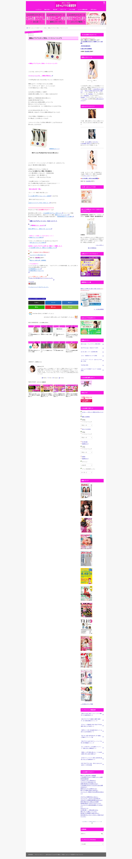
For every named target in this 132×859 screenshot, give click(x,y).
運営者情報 (30, 854)
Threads (44, 372)
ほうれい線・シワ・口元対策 (89, 351)
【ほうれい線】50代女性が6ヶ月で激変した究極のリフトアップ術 (91, 736)
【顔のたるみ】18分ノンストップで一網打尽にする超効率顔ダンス (91, 714)
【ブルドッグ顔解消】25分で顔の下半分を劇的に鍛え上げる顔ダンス (91, 725)
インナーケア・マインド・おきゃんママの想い (91, 360)
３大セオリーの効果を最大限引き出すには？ (92, 800)
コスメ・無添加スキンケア (89, 355)
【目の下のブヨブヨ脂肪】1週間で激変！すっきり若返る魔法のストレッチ (91, 719)
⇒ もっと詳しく (100, 245)
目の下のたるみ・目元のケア (89, 347)
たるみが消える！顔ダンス (49, 369)
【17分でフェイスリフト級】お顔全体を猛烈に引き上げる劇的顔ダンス (91, 758)
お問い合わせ (93, 9)
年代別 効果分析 (85, 778)
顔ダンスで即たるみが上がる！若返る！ (65, 369)
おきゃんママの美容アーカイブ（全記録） (37, 298)
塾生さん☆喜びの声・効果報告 (88, 775)
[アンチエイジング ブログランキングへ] (32, 285)
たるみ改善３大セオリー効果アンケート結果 (92, 777)
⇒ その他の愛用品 (99, 309)
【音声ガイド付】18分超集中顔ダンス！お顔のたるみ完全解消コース (91, 731)
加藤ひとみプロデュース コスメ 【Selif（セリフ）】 (43, 221)
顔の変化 (87, 51)
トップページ (38, 9)
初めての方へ (47, 9)
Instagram (72, 371)
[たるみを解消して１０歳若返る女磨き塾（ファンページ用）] (92, 823)
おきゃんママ (40, 366)
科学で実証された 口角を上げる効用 (89, 801)
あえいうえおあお (86, 429)
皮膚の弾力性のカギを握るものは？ (89, 783)
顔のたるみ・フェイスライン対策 (90, 344)
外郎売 (83, 456)
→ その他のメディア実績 (87, 704)
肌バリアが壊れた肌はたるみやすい (89, 790)
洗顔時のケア (85, 443)
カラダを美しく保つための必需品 (90, 178)
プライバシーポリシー (39, 854)
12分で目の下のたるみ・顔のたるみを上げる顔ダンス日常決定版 (91, 764)
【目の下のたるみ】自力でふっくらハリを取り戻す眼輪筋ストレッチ (91, 742)
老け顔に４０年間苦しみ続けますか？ (90, 813)
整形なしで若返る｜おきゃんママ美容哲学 (66, 854)
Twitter (50, 377)
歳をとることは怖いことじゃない (89, 811)
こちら (64, 372)
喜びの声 (55, 9)
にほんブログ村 (30, 281)
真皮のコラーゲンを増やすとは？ (89, 788)
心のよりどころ (84, 808)
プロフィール (63, 9)
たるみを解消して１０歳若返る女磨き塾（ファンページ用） (92, 821)
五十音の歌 (84, 441)
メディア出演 (72, 9)
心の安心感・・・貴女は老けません (89, 810)
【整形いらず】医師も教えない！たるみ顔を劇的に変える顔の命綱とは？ (91, 753)
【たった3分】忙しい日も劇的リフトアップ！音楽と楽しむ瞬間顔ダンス (91, 747)
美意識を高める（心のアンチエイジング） (91, 803)
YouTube (57, 371)
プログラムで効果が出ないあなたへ (89, 796)
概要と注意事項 (86, 416)
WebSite (45, 377)
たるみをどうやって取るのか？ (88, 780)
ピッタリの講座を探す (83, 9)
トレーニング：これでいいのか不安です (90, 798)
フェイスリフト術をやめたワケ (88, 782)
